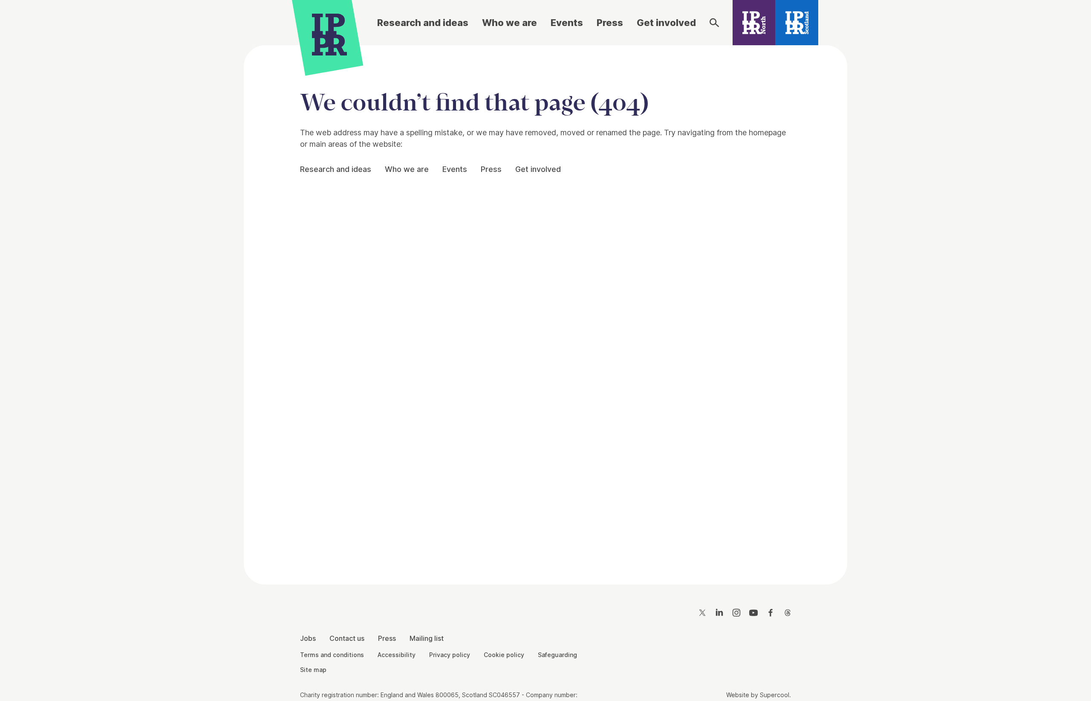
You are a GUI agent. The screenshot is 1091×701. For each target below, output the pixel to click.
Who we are (509, 22)
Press (610, 22)
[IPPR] (329, 32)
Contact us (346, 638)
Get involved (666, 22)
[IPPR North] (754, 22)
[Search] (714, 22)
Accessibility (397, 654)
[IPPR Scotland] (796, 22)
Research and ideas (422, 22)
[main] (545, 308)
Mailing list (427, 638)
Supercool (774, 694)
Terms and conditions (332, 654)
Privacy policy (449, 654)
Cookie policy (504, 654)
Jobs (308, 638)
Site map (313, 669)
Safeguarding (557, 654)
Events (567, 22)
